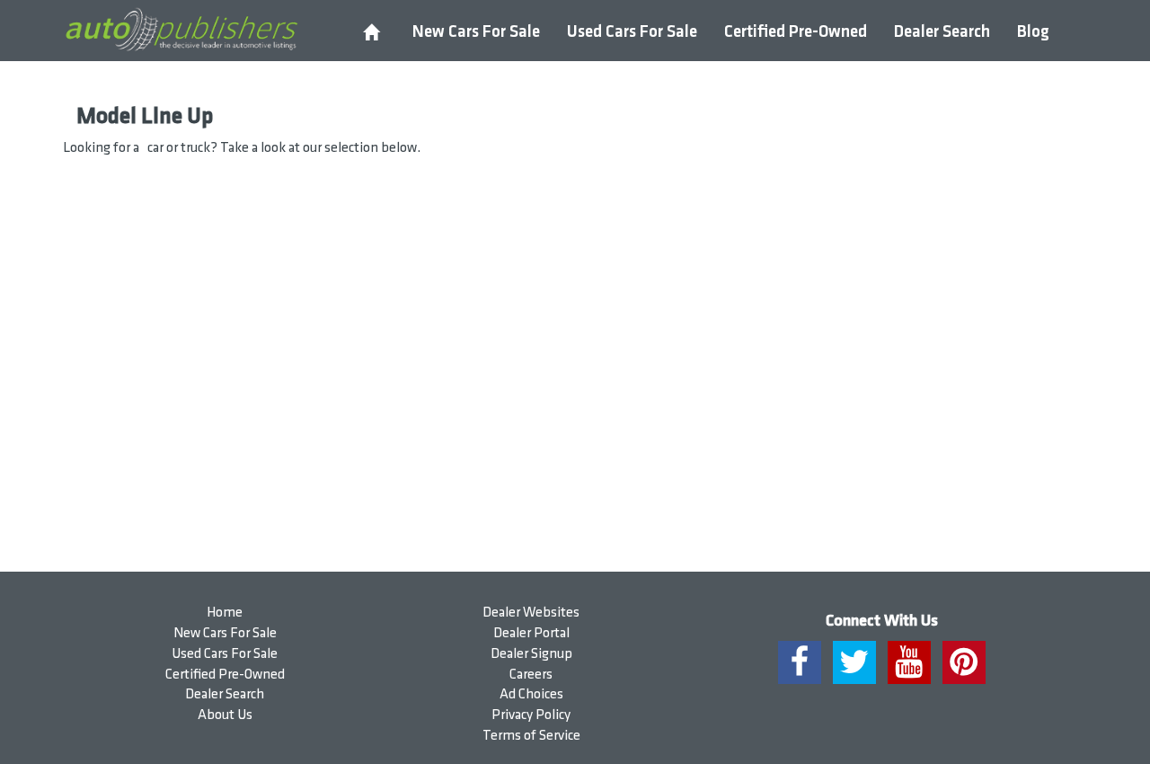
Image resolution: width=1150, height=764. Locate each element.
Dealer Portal (531, 633)
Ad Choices (531, 694)
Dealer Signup (531, 653)
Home (225, 612)
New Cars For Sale (476, 32)
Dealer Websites (530, 612)
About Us (225, 715)
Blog (1033, 32)
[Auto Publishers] (181, 29)
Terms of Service (531, 735)
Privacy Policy (531, 715)
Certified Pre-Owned (795, 32)
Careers (531, 674)
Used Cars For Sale (632, 32)
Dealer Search (942, 32)
